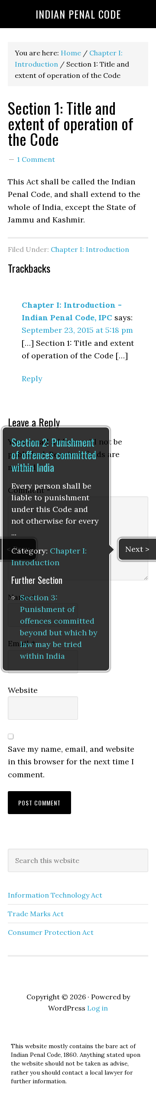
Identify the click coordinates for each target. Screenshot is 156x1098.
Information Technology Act (55, 895)
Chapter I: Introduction (90, 249)
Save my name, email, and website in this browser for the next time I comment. (71, 761)
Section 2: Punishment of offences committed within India (53, 455)
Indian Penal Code (78, 14)
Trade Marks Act (36, 913)
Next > (137, 549)
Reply (32, 378)
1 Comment (36, 159)
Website (23, 690)
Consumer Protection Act (51, 932)
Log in (97, 1008)
